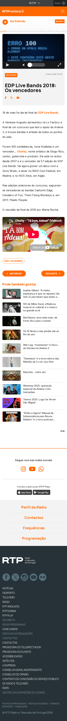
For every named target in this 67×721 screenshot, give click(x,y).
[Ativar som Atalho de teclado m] (21, 717)
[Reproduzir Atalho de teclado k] (5, 717)
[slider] (45, 717)
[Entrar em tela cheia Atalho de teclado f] (62, 717)
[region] (33, 360)
